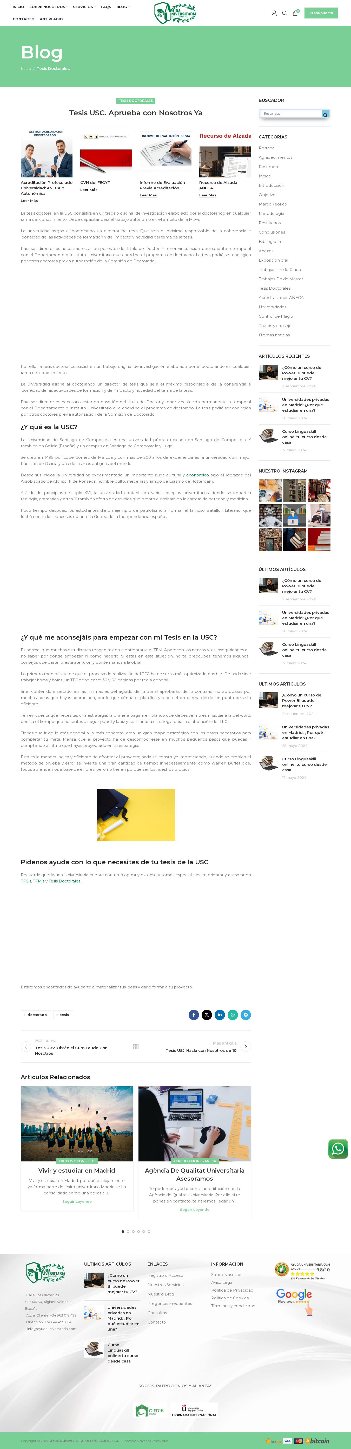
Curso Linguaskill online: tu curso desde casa (304, 437)
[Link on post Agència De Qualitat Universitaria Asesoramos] (194, 1123)
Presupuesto (321, 13)
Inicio (26, 68)
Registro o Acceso (165, 1275)
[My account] (274, 13)
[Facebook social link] (194, 1015)
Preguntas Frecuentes (170, 1303)
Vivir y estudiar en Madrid (76, 1170)
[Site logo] (175, 12)
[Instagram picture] (270, 490)
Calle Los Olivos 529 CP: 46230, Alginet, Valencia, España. (48, 1302)
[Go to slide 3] (133, 1231)
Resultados (270, 222)
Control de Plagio (276, 316)
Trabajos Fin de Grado (280, 269)
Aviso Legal (222, 1282)
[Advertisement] (137, 318)
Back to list (136, 1046)
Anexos (266, 250)
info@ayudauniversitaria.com (51, 1329)
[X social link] (207, 1015)
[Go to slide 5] (143, 1231)
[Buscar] (285, 13)
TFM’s (38, 881)
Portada (267, 147)
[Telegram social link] (246, 1015)
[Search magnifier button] (325, 115)
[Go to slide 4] (138, 1231)
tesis (64, 1015)
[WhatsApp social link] (233, 1015)
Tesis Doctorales (53, 68)
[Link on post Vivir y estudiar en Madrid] (77, 1123)
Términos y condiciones (234, 1305)
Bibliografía (270, 241)
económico (197, 475)
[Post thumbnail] (268, 377)
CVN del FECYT (95, 182)
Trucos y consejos (76, 1161)
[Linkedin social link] (220, 1015)
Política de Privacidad (232, 1290)
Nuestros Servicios (165, 1284)
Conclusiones (272, 232)
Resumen (268, 166)
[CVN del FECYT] (106, 151)
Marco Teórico (273, 204)
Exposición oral (273, 260)
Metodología (271, 213)
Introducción (271, 185)
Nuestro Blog (161, 1294)
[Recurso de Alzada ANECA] (225, 151)
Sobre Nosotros (226, 1274)
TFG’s (26, 881)
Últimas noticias (274, 335)
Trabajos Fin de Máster (281, 278)
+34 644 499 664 (57, 1322)
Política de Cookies (230, 1297)
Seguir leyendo (77, 1201)
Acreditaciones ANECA (194, 1161)
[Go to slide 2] (128, 1231)
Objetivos (268, 194)
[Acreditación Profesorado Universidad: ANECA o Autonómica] (46, 151)
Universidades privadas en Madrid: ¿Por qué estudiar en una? (305, 405)
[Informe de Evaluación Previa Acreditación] (165, 151)
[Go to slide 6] (149, 1231)
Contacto (157, 1322)
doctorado (37, 1015)
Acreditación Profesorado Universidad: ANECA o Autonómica (46, 188)
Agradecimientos (275, 157)
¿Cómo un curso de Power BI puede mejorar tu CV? (301, 373)
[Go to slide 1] (123, 1231)
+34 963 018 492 (63, 1315)
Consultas (157, 1312)
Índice (265, 176)
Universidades (272, 306)
